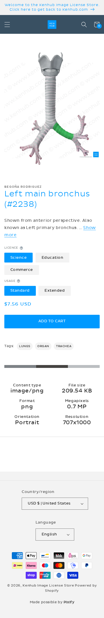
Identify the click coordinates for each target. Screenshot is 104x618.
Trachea (63, 346)
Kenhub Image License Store (48, 585)
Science (18, 257)
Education (53, 257)
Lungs (24, 346)
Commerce (21, 269)
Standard (20, 290)
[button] (7, 24)
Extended (54, 290)
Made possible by (52, 602)
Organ (43, 346)
